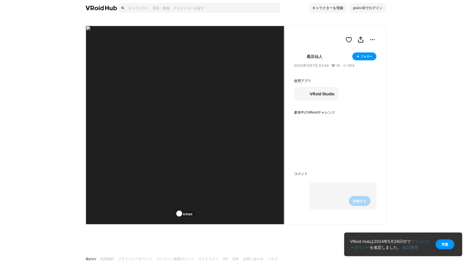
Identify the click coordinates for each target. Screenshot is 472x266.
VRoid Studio (322, 93)
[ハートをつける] (349, 40)
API (225, 259)
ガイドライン (208, 259)
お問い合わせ (253, 259)
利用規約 (107, 259)
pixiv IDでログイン (368, 8)
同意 (445, 244)
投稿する (360, 201)
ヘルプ (272, 259)
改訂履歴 (410, 247)
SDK (235, 259)
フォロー (366, 56)
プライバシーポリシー (135, 259)
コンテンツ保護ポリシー (175, 259)
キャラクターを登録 (327, 8)
